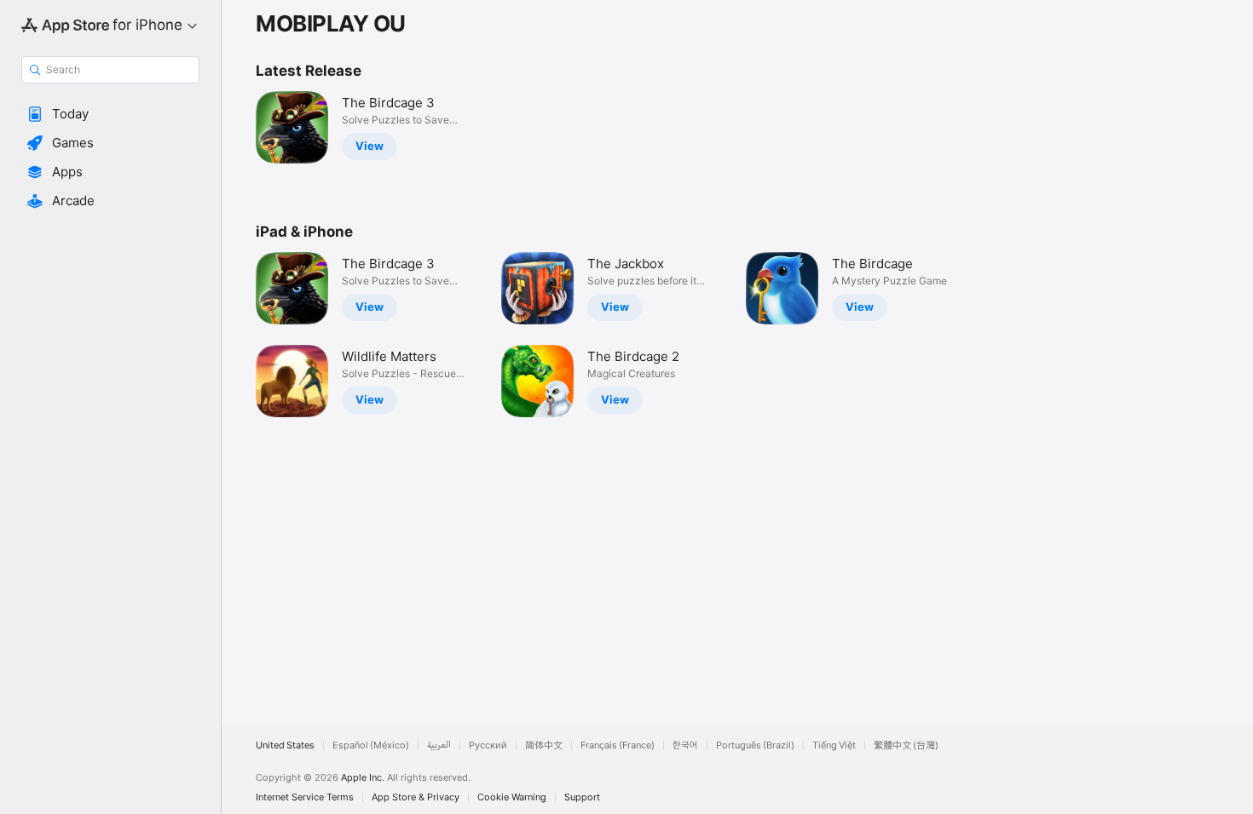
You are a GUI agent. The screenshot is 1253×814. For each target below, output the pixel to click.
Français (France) (617, 745)
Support (582, 797)
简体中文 (544, 745)
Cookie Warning (511, 797)
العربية (439, 745)
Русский (488, 745)
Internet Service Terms (305, 797)
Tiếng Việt (834, 745)
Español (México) (370, 745)
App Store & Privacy (415, 797)
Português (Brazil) (755, 745)
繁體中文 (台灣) (906, 745)
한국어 (685, 745)
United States (285, 745)
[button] (110, 114)
